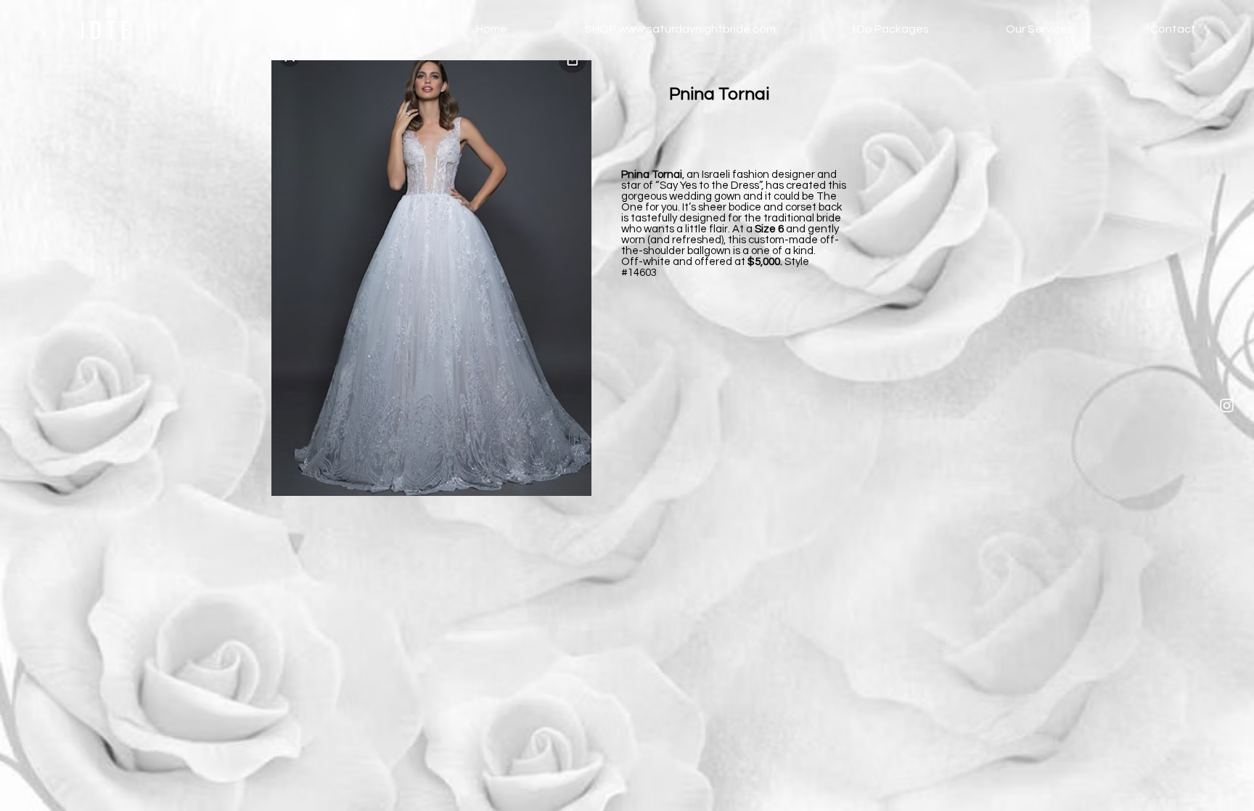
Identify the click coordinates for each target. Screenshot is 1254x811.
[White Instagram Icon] (1227, 405)
